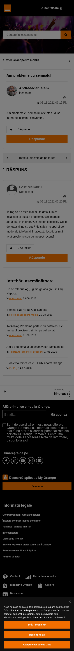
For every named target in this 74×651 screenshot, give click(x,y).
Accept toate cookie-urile (37, 644)
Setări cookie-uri (37, 624)
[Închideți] (70, 602)
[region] (37, 624)
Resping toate (37, 634)
